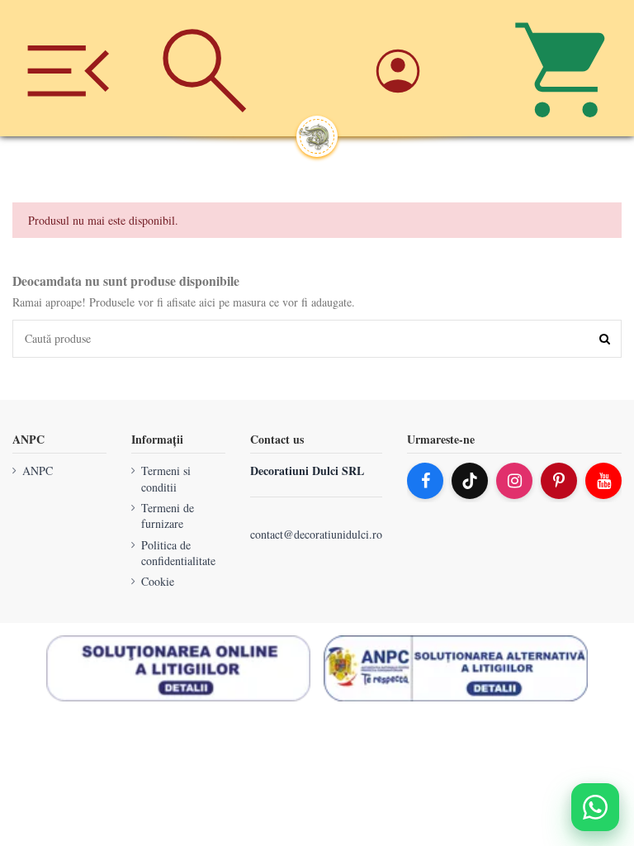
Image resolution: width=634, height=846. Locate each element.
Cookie (157, 582)
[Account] (430, 68)
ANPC (37, 470)
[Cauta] (204, 68)
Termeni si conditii (166, 479)
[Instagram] (514, 481)
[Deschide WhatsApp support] (595, 807)
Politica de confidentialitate (178, 553)
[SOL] (178, 668)
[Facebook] (425, 481)
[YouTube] (603, 481)
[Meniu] (68, 68)
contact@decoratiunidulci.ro (316, 535)
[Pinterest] (559, 481)
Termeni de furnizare (167, 516)
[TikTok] (470, 481)
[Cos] (566, 68)
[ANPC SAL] (456, 668)
